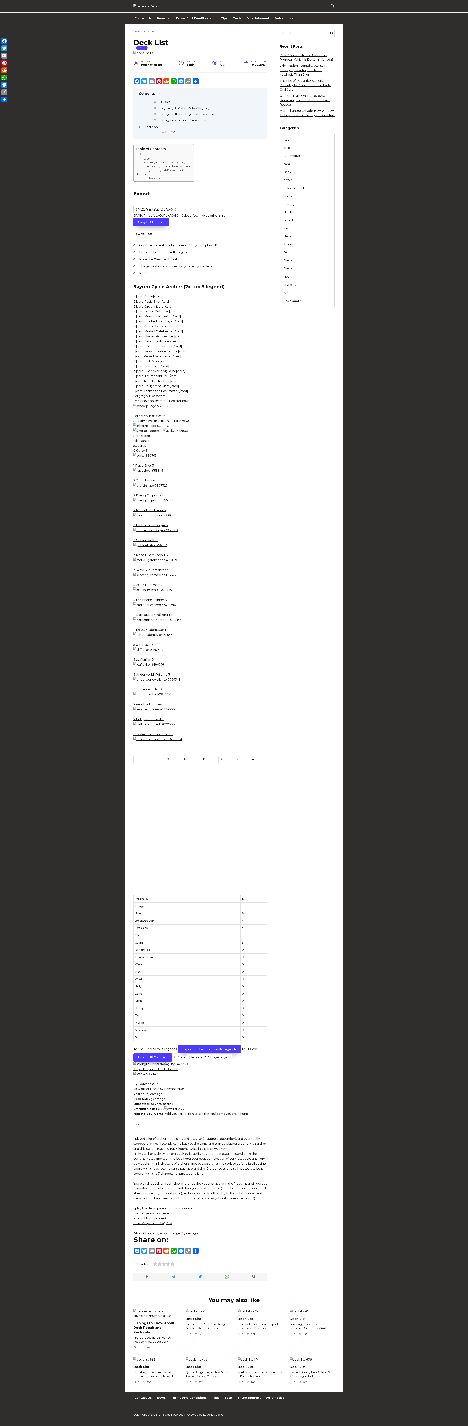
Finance (289, 196)
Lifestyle (289, 220)
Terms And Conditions (193, 18)
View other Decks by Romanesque (158, 1089)
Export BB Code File (152, 1057)
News (161, 18)
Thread (289, 260)
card (287, 164)
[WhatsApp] (4, 77)
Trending (290, 284)
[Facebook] (4, 41)
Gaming (289, 204)
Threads (289, 268)
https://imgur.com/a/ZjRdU (152, 1223)
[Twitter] (4, 48)
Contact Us (143, 18)
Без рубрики (293, 301)
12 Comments (178, 132)
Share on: (151, 127)
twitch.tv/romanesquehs (151, 1213)
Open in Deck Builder (161, 1069)
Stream (289, 244)
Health (288, 212)
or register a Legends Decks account (185, 120)
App (287, 139)
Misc (287, 228)
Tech (237, 18)
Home (136, 31)
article (288, 147)
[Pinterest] (4, 63)
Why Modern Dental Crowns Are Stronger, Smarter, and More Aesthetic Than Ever (303, 70)
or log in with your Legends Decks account (189, 114)
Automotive (284, 18)
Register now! (179, 401)
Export (165, 102)
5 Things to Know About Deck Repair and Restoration (154, 1327)
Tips (224, 18)
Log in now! (180, 421)
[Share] (4, 99)
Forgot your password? (150, 396)
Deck (142, 47)
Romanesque (149, 1084)
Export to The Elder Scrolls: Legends (209, 1049)
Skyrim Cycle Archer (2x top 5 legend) (185, 108)
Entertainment (257, 18)
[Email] (4, 55)
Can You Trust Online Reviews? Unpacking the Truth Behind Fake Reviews (305, 100)
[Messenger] (4, 85)
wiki (286, 292)
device (288, 180)
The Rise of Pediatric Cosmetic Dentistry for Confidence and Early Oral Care (305, 85)
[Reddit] (4, 70)
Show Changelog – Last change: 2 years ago (165, 1233)
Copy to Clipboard (151, 222)
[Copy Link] (4, 92)
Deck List (193, 1319)
